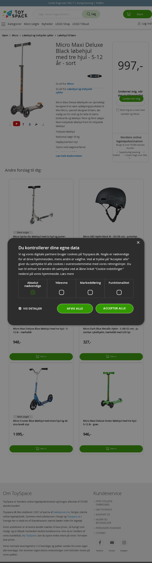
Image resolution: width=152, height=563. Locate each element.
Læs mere (67, 274)
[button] (30, 308)
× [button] (138, 242)
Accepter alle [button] (114, 308)
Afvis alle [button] (75, 308)
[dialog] (76, 281)
